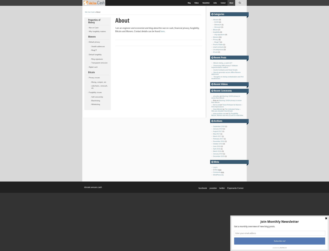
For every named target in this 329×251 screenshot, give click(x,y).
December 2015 (218, 156)
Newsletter (206, 3)
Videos (196, 3)
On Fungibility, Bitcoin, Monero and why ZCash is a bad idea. (227, 114)
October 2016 (218, 144)
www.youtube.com (219, 114)
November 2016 (218, 141)
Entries (217, 170)
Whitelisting (95, 104)
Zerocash (217, 27)
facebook (203, 188)
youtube (213, 188)
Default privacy (94, 42)
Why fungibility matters (97, 31)
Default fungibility (95, 55)
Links (215, 3)
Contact (223, 3)
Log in (215, 167)
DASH (216, 22)
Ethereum (217, 25)
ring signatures (219, 35)
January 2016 (218, 154)
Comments (218, 172)
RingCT (94, 50)
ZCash (215, 52)
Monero (92, 36)
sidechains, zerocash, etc (99, 87)
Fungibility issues (95, 92)
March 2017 (217, 136)
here (163, 31)
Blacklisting (95, 101)
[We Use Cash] (97, 3)
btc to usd (216, 105)
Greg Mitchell (217, 109)
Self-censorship (97, 97)
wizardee (216, 96)
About (231, 3)
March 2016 (217, 151)
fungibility (216, 32)
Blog (189, 3)
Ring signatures (97, 59)
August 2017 (217, 131)
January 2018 (218, 129)
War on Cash (93, 28)
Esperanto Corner (235, 188)
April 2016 (216, 149)
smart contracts (218, 47)
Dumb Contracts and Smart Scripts (225, 70)
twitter (222, 188)
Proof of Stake (218, 45)
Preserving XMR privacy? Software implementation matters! (224, 66)
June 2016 (217, 146)
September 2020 (219, 126)
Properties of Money (94, 21)
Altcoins (216, 20)
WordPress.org (218, 175)
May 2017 (216, 134)
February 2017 (218, 139)
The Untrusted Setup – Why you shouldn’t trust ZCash (226, 110)
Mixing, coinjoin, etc (98, 82)
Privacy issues (94, 78)
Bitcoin (91, 72)
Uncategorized (218, 50)
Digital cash (93, 67)
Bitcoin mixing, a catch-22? (222, 63)
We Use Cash (90, 12)
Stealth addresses (98, 46)
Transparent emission (99, 63)
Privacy (215, 40)
